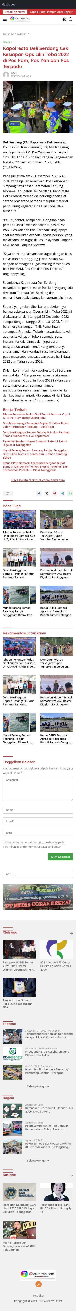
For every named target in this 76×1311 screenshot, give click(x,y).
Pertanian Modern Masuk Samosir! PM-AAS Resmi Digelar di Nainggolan (35, 443)
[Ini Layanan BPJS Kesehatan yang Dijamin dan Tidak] (12, 1054)
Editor (14, 73)
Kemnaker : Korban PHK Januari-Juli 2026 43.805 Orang (49, 1109)
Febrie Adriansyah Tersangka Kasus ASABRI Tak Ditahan (19, 1246)
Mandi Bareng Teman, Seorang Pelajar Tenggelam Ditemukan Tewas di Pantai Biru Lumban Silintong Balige (35, 454)
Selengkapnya (36, 1086)
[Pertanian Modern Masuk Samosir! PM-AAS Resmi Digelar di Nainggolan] (56, 557)
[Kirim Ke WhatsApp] (70, 493)
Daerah (7, 42)
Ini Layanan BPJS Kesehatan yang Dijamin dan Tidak (47, 1053)
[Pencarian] (71, 19)
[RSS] (38, 1284)
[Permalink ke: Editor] (6, 74)
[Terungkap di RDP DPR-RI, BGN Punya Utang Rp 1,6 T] (56, 1192)
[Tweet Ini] (47, 493)
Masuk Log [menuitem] (9, 4)
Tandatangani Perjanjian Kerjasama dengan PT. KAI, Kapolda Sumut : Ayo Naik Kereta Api (49, 1035)
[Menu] (5, 19)
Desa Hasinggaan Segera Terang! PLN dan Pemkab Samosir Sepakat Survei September (36, 434)
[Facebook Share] (39, 493)
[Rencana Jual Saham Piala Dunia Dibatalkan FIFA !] (19, 987)
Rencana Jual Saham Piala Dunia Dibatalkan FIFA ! (17, 1004)
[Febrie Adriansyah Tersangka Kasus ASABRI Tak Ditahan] (19, 1230)
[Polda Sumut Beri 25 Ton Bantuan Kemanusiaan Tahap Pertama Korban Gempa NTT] (12, 1128)
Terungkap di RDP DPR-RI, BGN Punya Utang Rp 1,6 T (56, 1208)
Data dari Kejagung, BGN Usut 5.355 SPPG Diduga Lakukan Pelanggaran (19, 1208)
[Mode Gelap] (64, 19)
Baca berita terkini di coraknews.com (38, 480)
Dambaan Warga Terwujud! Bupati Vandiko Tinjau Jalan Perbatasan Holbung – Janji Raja (36, 425)
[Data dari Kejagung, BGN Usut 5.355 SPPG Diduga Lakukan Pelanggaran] (19, 1192)
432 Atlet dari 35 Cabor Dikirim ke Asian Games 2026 (55, 966)
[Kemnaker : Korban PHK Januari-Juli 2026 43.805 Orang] (12, 1111)
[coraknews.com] (19, 19)
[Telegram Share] (62, 493)
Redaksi (38, 1295)
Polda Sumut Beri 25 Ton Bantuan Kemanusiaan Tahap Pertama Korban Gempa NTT (47, 1127)
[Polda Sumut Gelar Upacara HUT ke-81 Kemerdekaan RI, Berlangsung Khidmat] (12, 1146)
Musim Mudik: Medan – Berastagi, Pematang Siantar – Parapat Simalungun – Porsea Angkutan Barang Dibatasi (47, 1071)
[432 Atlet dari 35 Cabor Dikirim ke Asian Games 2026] (56, 949)
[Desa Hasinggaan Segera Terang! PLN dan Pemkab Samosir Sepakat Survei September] (19, 557)
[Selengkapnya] (71, 933)
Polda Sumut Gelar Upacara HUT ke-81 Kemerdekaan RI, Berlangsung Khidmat (49, 1145)
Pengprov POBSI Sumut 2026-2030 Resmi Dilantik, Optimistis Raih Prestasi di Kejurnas (18, 966)
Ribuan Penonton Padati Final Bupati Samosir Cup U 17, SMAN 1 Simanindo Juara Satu (36, 416)
